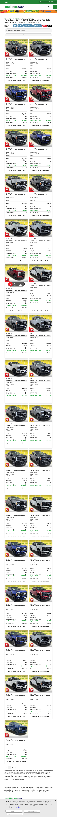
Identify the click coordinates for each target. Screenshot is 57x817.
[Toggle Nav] (55, 7)
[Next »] (15, 767)
